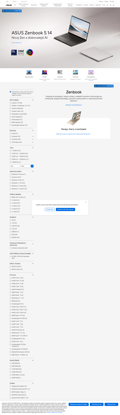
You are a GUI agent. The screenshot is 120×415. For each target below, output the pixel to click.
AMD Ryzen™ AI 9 (15, 315)
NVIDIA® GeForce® (16, 394)
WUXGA (12, 237)
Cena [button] (11, 148)
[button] (101, 1)
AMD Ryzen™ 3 (14, 292)
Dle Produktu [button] (14, 100)
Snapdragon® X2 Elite (17, 348)
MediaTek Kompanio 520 (17, 351)
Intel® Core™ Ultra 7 (16, 309)
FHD (11, 234)
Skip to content (6, 5)
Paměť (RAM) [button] (14, 360)
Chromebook (14, 142)
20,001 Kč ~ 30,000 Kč (17, 156)
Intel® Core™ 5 (14, 324)
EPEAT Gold (13, 266)
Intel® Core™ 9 (14, 341)
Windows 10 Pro (15, 179)
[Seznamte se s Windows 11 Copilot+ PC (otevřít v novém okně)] (104, 86)
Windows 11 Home (15, 185)
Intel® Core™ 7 (14, 326)
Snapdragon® (14, 303)
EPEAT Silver (14, 269)
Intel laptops (13, 119)
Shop (104, 5)
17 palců (12, 211)
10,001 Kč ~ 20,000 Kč (17, 153)
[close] (86, 202)
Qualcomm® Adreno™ (16, 397)
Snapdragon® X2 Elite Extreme (19, 344)
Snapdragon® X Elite (16, 318)
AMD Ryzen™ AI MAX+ (17, 354)
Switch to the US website (65, 209)
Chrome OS (13, 177)
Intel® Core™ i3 (14, 277)
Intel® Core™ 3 (14, 321)
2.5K (11, 228)
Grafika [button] (12, 383)
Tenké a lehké (14, 108)
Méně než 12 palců (15, 197)
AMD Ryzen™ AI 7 (15, 332)
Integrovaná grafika (16, 386)
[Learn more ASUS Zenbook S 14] (60, 68)
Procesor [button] (13, 275)
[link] (9, 5)
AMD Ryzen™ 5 (14, 295)
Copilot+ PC (13, 102)
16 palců (12, 208)
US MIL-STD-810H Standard (18, 256)
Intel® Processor (15, 329)
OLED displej (14, 116)
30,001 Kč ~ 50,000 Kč (17, 159)
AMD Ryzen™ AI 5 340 (16, 335)
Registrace (98, 5)
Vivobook (13, 139)
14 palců (12, 202)
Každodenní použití (16, 113)
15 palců (12, 205)
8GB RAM (13, 366)
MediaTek (13, 300)
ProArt (12, 133)
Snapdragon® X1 (15, 338)
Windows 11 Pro (15, 182)
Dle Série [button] (13, 131)
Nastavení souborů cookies (78, 404)
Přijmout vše (111, 404)
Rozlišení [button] (13, 217)
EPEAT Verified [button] (15, 264)
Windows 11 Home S (16, 188)
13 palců (12, 199)
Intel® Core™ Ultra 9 (16, 312)
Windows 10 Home (15, 174)
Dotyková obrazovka (16, 247)
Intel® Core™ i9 (14, 286)
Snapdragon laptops (16, 125)
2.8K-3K (12, 225)
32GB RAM (13, 371)
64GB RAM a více (15, 374)
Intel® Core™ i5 (14, 280)
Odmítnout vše (96, 404)
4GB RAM (13, 363)
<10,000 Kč (13, 150)
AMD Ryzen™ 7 (14, 297)
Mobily (106, 1)
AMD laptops (14, 122)
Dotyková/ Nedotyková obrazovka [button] (18, 244)
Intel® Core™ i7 (14, 283)
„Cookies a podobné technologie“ (54, 412)
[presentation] (10, 91)
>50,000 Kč (13, 162)
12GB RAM (13, 368)
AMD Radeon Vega (15, 391)
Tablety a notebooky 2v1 (17, 105)
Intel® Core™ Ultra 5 (16, 306)
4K (10, 219)
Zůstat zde (49, 209)
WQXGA (12, 231)
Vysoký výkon (14, 111)
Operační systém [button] (16, 171)
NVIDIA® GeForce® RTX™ (18, 388)
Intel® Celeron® (15, 289)
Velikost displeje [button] (15, 194)
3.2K (11, 222)
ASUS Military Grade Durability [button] (20, 253)
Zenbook (12, 136)
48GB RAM (13, 377)
